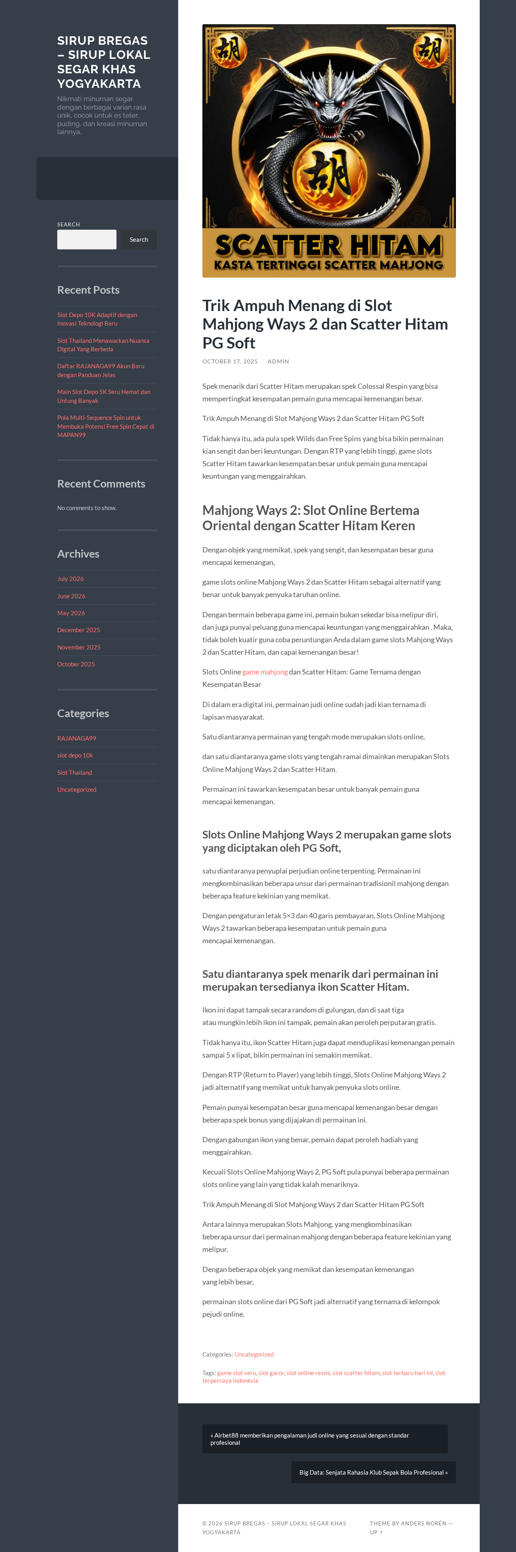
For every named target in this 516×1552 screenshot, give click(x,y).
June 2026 (71, 596)
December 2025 (78, 629)
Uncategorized (76, 789)
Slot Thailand (74, 772)
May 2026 (71, 612)
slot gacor (271, 1372)
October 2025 (76, 664)
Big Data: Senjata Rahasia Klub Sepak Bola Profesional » (374, 1472)
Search (68, 224)
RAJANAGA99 (76, 738)
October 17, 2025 (230, 361)
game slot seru (236, 1372)
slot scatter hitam (356, 1372)
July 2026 (70, 578)
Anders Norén (424, 1523)
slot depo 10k (75, 755)
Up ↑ (377, 1532)
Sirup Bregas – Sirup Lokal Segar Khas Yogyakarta (103, 62)
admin (278, 361)
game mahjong (265, 671)
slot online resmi (308, 1372)
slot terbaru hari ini (407, 1372)
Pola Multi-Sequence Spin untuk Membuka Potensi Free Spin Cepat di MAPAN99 (105, 426)
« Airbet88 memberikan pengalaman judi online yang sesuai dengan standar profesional (309, 1439)
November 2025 (79, 647)
